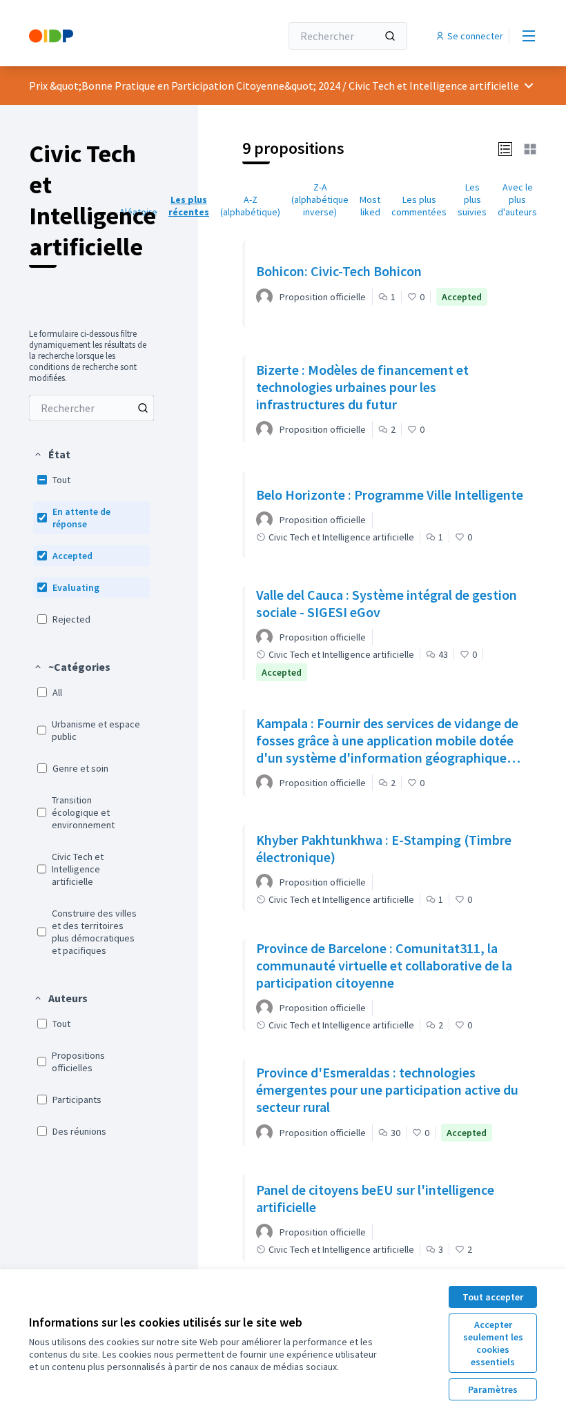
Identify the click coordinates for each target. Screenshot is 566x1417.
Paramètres (493, 1389)
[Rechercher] (390, 36)
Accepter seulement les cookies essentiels (493, 1343)
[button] (52, 454)
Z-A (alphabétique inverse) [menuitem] (320, 199)
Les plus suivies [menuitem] (472, 199)
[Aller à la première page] (121, 36)
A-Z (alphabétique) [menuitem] (250, 205)
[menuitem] (91, 408)
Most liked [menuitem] (370, 205)
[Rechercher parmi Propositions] (142, 408)
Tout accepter (492, 1297)
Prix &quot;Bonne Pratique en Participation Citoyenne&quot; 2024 (184, 85)
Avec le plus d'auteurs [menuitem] (517, 199)
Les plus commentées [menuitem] (419, 205)
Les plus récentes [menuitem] (188, 205)
